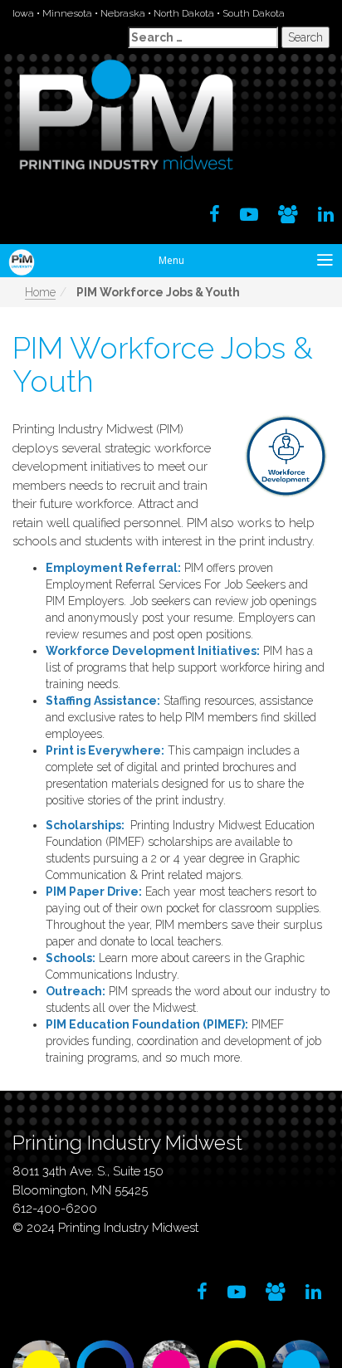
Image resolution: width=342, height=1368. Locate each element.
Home (40, 292)
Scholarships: (85, 825)
